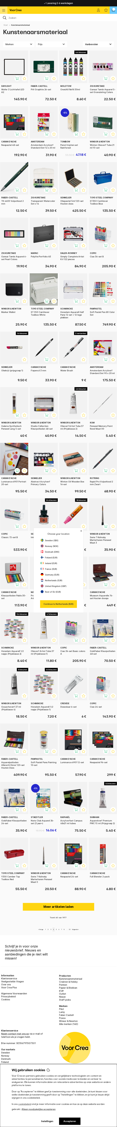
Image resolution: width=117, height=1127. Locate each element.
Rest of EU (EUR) (53, 592)
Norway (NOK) (51, 546)
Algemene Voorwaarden (14, 993)
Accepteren (69, 1121)
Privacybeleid (8, 996)
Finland (5, 1062)
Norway (5, 1055)
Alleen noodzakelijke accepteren (39, 1109)
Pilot (61, 1009)
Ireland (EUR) (51, 563)
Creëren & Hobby (68, 981)
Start (6, 25)
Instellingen (47, 1121)
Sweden (5, 1052)
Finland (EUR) (51, 557)
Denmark (6, 1058)
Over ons (6, 984)
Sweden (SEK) (51, 540)
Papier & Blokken (68, 987)
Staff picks (65, 999)
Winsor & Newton (68, 1021)
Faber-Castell (66, 1015)
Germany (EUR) (52, 574)
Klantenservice (9, 978)
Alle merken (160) (68, 1024)
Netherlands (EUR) (53, 580)
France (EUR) (51, 569)
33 (69, 929)
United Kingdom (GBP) (55, 586)
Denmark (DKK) (52, 552)
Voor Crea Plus (9, 987)
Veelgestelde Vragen (12, 981)
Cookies (5, 999)
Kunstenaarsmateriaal (20, 25)
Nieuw (62, 996)
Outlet (62, 993)
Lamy (62, 1012)
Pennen (63, 984)
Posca (62, 1018)
